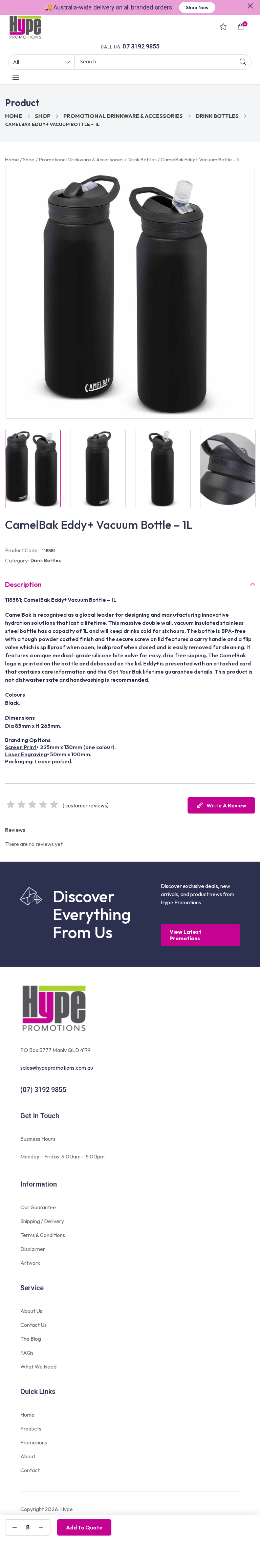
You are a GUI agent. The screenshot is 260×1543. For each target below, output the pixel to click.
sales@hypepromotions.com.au (56, 1067)
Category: (17, 560)
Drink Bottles (217, 115)
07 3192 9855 (141, 46)
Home (13, 115)
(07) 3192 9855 (43, 1090)
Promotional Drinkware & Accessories (122, 115)
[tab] (130, 584)
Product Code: (22, 550)
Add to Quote (84, 1527)
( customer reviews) (86, 805)
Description (23, 584)
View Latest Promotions (185, 935)
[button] (250, 5)
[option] (32, 468)
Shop (42, 115)
